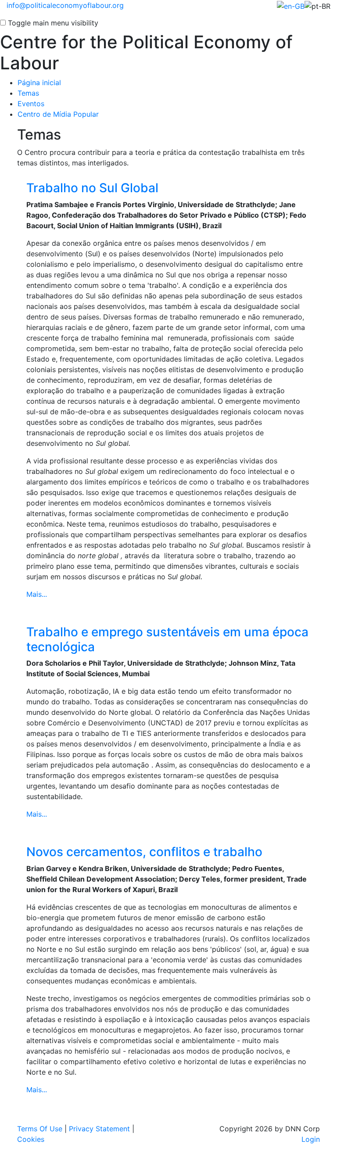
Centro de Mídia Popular (58, 114)
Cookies (30, 1139)
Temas (28, 93)
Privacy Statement (99, 1128)
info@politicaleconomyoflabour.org (65, 5)
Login (310, 1139)
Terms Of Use (39, 1128)
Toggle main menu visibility (53, 22)
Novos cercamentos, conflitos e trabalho (144, 851)
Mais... (36, 594)
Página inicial (39, 82)
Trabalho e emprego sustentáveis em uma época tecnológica (167, 639)
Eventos (31, 103)
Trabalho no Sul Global (92, 187)
